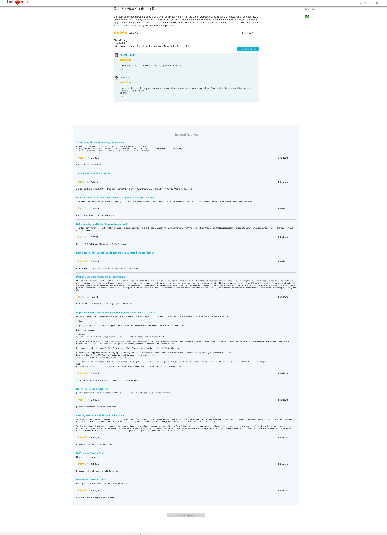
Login (360, 3)
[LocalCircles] (17, 3)
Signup (368, 3)
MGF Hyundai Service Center (91, 453)
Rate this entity (248, 48)
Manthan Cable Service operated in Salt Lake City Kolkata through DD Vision (115, 197)
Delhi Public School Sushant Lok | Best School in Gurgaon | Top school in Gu (115, 252)
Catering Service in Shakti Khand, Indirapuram (100, 415)
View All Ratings (186, 515)
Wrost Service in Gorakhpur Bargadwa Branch (100, 142)
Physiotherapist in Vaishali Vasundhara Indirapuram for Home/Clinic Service (115, 312)
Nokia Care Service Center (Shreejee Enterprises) (101, 224)
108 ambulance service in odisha (93, 173)
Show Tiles (377, 3)
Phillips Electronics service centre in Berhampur (101, 277)
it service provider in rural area (92, 389)
